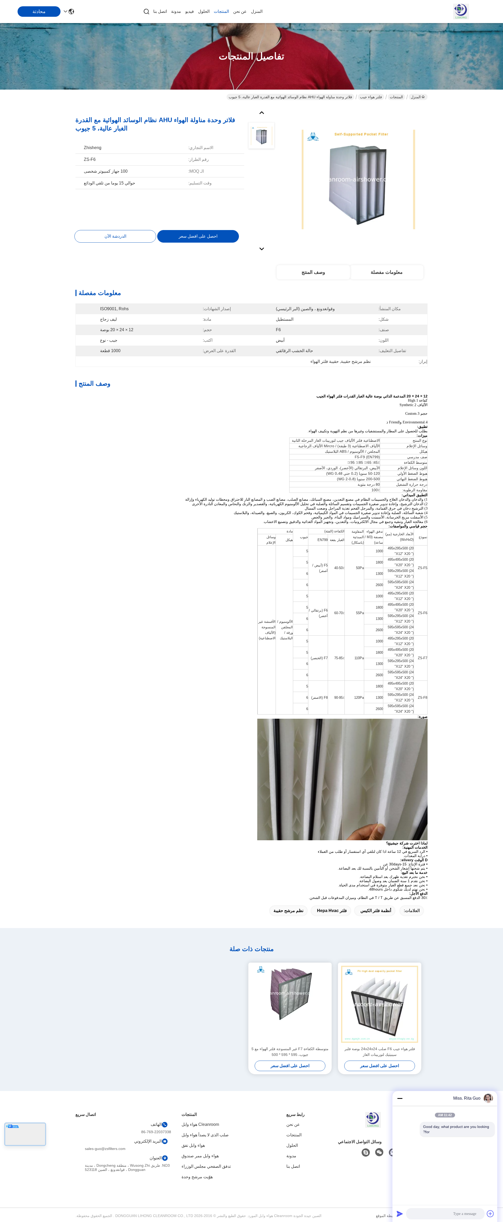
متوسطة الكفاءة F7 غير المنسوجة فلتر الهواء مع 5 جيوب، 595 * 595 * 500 (290, 1052)
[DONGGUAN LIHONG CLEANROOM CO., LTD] (461, 11)
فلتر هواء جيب (371, 97)
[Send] (400, 1213)
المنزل (257, 11)
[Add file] (490, 1213)
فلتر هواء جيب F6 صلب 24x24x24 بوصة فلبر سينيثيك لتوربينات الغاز (380, 1052)
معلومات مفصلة (387, 272)
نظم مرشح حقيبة (288, 910)
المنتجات (221, 11)
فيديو (189, 11)
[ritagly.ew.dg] (365, 1152)
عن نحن (240, 11)
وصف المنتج (313, 272)
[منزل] (373, 1126)
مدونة (176, 11)
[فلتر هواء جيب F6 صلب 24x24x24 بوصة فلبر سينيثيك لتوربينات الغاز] (379, 1004)
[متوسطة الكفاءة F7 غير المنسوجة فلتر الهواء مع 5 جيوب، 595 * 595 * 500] (290, 1004)
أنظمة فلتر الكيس (375, 910)
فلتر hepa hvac (332, 910)
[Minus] (400, 1098)
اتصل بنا (160, 11)
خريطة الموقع (386, 1216)
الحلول (204, 11)
